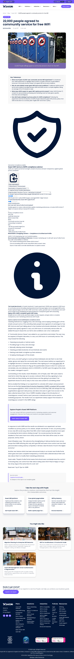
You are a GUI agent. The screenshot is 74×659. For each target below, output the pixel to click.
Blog (9, 13)
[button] (20, 6)
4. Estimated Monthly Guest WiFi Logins (19, 200)
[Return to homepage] (9, 6)
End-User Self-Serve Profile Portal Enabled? (20, 205)
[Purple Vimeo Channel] (10, 616)
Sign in (69, 1)
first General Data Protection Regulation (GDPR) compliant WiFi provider (41, 386)
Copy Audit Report (14, 184)
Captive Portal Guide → (17, 477)
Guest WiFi (14, 13)
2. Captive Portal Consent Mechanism (19, 190)
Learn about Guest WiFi (19, 418)
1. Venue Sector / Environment (16, 186)
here (51, 655)
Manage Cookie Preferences (37, 657)
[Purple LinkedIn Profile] (4, 616)
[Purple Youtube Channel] (7, 616)
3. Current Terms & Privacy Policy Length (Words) (22, 194)
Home (4, 13)
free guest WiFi (57, 363)
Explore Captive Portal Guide (16, 319)
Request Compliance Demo (32, 319)
